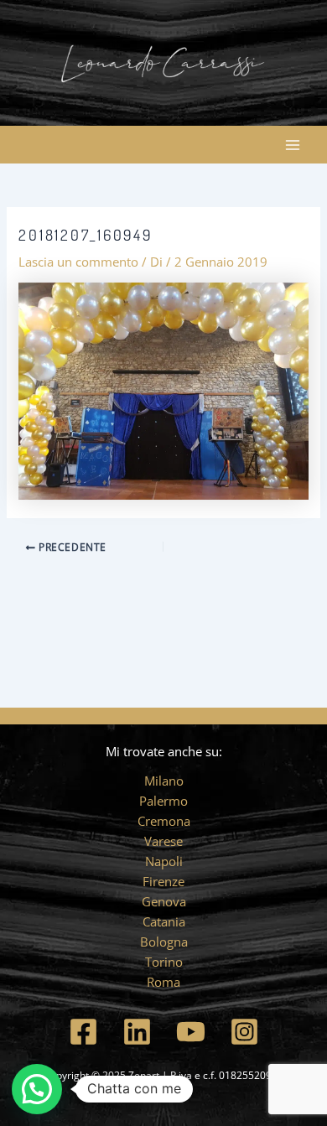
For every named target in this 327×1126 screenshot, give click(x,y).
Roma (163, 981)
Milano (164, 780)
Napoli (164, 861)
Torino (164, 961)
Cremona (164, 820)
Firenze (163, 881)
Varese (163, 841)
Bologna (164, 941)
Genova (164, 901)
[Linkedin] (137, 1031)
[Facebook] (83, 1031)
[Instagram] (244, 1031)
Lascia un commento (78, 261)
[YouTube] (190, 1031)
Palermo (163, 800)
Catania (164, 921)
